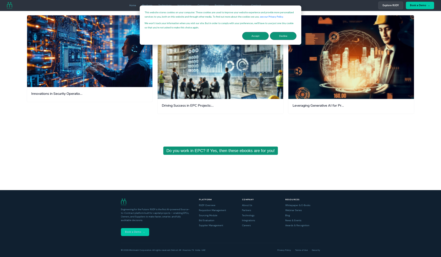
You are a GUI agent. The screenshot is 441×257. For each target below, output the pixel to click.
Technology (248, 215)
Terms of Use (301, 250)
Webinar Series (293, 210)
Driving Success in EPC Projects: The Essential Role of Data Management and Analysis (188, 105)
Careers (246, 225)
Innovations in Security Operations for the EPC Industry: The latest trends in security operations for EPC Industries (57, 93)
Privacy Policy (284, 250)
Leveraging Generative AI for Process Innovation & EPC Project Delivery (319, 105)
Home (132, 5)
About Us (247, 205)
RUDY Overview (207, 205)
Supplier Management (211, 225)
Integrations (248, 220)
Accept (255, 35)
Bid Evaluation (206, 220)
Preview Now (141, 81)
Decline (283, 35)
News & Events (293, 220)
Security (316, 250)
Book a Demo (418, 5)
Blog (287, 215)
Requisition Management (212, 210)
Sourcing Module (208, 215)
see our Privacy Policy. (271, 16)
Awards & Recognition (297, 225)
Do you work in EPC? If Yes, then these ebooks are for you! (220, 150)
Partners (246, 210)
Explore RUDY (391, 5)
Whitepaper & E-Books (297, 205)
